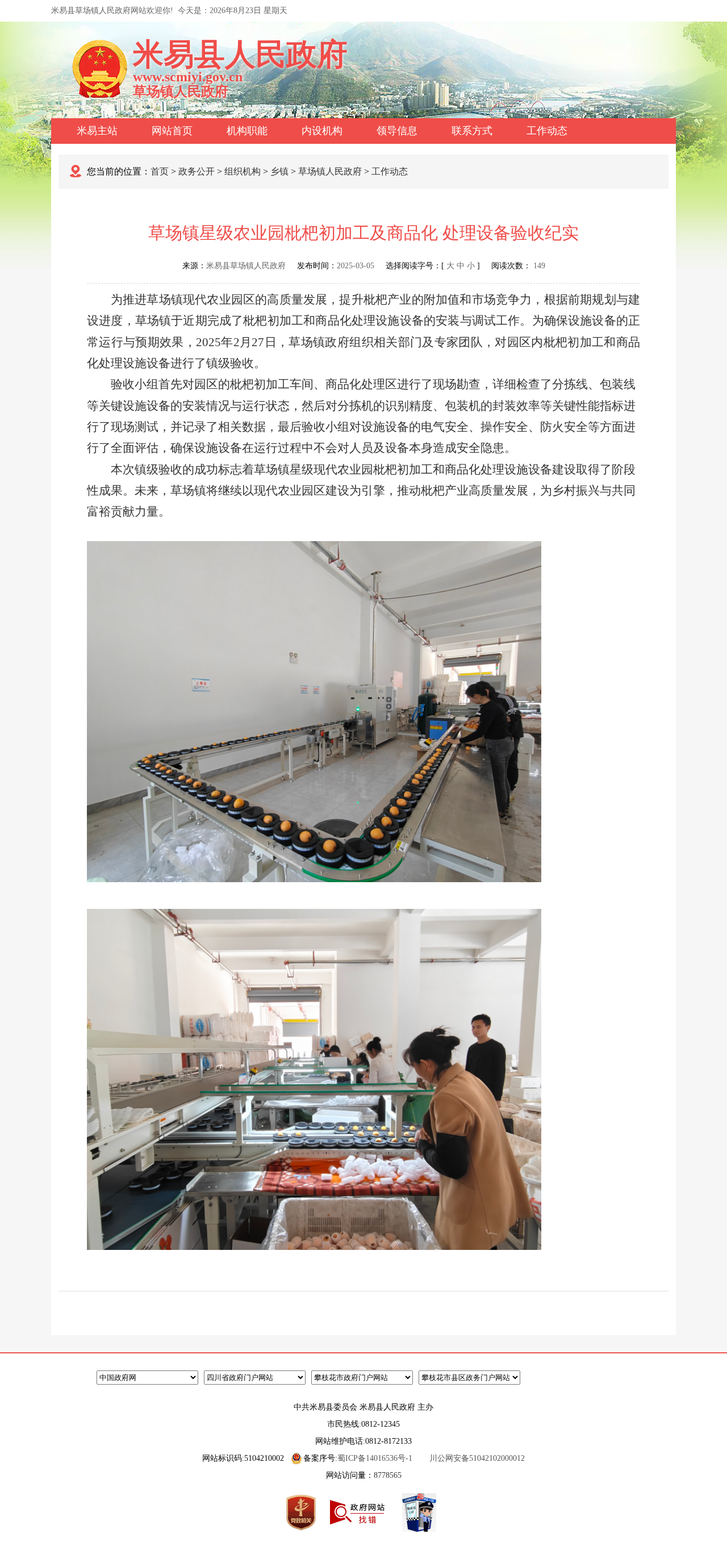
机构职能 (247, 130)
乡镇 (279, 171)
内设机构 (322, 130)
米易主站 (97, 130)
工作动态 (547, 130)
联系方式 (472, 130)
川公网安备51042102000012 (477, 1458)
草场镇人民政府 (330, 171)
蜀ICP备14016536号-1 (374, 1458)
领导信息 (397, 130)
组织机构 (242, 171)
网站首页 (172, 130)
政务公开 (196, 171)
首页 (160, 171)
